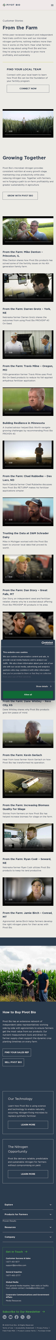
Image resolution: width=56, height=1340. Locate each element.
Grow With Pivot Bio (20, 195)
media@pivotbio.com (35, 1288)
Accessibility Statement (24, 1328)
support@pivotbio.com (16, 1265)
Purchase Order (44, 1331)
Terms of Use (8, 1328)
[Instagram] (28, 1317)
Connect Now (28, 88)
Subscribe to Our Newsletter (21, 1311)
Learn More (28, 1124)
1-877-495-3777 (13, 1275)
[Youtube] (11, 1317)
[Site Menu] (52, 5)
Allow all (28, 694)
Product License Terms (27, 1331)
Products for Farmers (16, 1214)
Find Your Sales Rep (17, 1052)
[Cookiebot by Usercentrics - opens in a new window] (41, 643)
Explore (9, 1204)
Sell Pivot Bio (13, 1062)
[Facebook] (16, 1317)
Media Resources (13, 1301)
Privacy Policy (42, 1328)
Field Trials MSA (9, 1331)
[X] (22, 1317)
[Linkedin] (5, 1317)
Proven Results (9, 1221)
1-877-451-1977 (13, 1262)
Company (10, 1237)
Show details (42, 686)
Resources (10, 1227)
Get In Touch (14, 1251)
